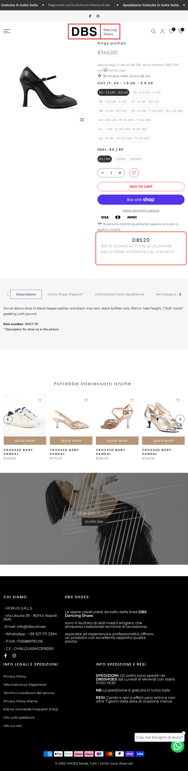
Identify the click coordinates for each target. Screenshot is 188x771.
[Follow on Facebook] (90, 16)
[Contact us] (177, 746)
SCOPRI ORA (94, 521)
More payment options (141, 210)
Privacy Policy (14, 676)
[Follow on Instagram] (98, 16)
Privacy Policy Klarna (20, 701)
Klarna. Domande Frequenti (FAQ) (30, 709)
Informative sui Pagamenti (25, 685)
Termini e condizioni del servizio (29, 693)
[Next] (180, 294)
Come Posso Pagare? (65, 294)
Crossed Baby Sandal (18, 452)
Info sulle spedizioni (19, 717)
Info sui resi (12, 726)
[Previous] (8, 294)
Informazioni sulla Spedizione (119, 294)
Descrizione (26, 294)
